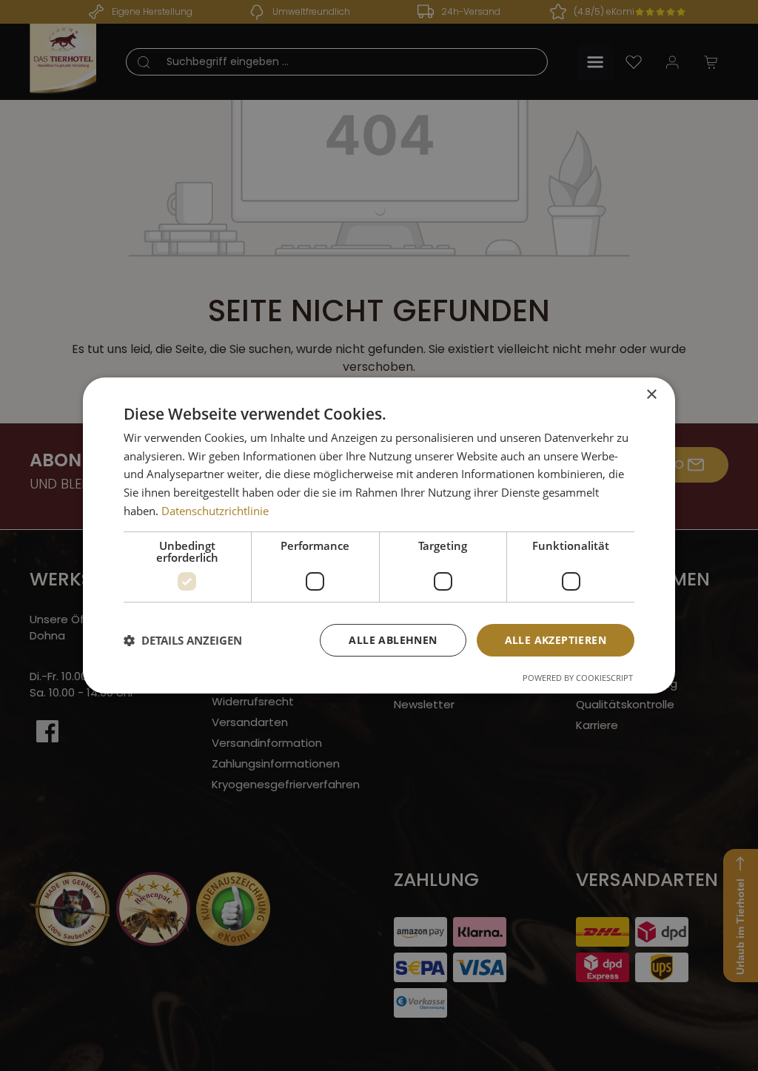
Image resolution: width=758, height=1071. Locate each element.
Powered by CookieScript (578, 677)
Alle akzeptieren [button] (555, 640)
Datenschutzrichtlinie (215, 510)
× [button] (651, 394)
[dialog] (379, 535)
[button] (183, 640)
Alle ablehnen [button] (393, 640)
